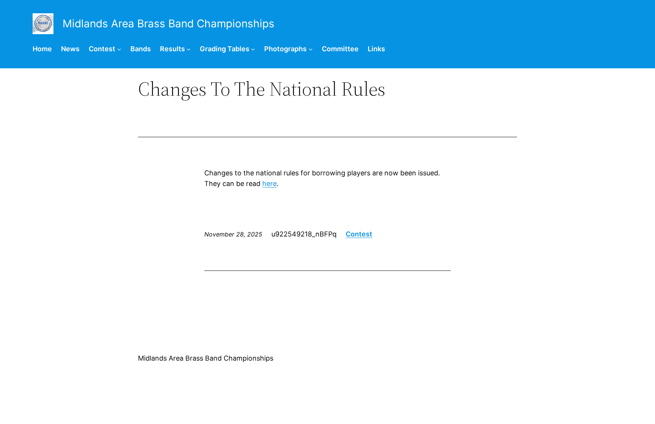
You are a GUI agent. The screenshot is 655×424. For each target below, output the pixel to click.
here (269, 184)
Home (42, 49)
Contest (359, 234)
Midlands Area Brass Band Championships (205, 358)
